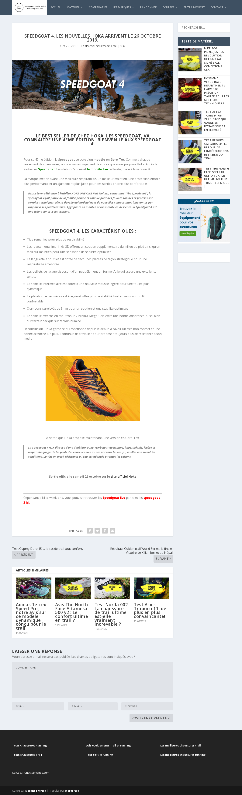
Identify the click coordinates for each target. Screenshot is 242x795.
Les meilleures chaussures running (183, 754)
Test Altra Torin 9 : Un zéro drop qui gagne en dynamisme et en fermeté (215, 121)
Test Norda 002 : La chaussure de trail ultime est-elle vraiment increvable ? (112, 614)
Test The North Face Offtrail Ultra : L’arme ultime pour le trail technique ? (216, 177)
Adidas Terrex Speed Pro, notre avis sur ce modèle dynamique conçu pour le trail (31, 616)
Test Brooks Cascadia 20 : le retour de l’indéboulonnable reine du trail (216, 149)
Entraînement (194, 7)
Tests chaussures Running (29, 745)
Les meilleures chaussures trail (180, 745)
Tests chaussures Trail (27, 754)
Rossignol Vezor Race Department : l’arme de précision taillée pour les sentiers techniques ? (216, 90)
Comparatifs (98, 7)
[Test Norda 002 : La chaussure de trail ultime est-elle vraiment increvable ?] (112, 588)
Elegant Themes (35, 790)
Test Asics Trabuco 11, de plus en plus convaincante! (150, 610)
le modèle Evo (97, 169)
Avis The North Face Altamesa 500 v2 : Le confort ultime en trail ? (71, 612)
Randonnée (148, 7)
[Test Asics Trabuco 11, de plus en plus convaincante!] (151, 588)
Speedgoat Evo (114, 498)
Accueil (55, 7)
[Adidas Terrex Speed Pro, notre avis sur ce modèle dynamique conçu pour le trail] (33, 588)
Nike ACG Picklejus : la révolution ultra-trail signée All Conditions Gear (214, 59)
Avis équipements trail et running (108, 745)
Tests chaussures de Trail (99, 46)
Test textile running (99, 754)
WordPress (72, 790)
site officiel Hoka (124, 476)
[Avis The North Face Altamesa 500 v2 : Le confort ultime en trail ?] (73, 588)
